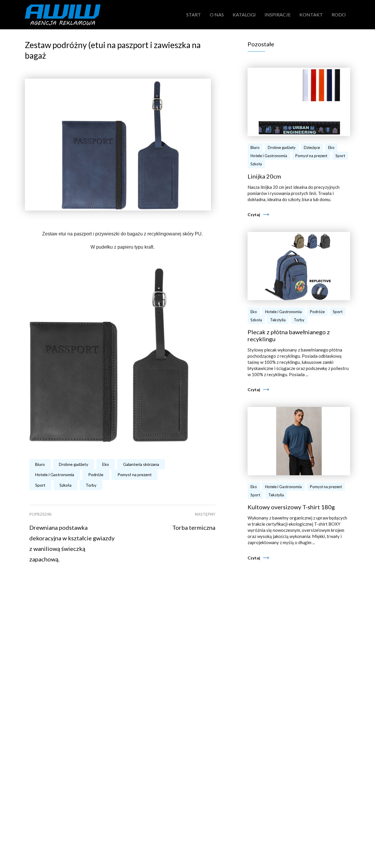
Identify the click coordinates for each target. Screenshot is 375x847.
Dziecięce (312, 147)
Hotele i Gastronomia (54, 474)
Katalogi (244, 14)
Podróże (95, 474)
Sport (40, 485)
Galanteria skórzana (141, 464)
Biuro (40, 464)
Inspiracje (278, 14)
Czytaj (254, 214)
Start (193, 14)
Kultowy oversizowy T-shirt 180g (291, 506)
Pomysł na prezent (134, 474)
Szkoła (65, 485)
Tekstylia (278, 320)
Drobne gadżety (73, 464)
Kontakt (311, 14)
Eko (105, 464)
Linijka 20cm (264, 176)
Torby (91, 485)
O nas (217, 14)
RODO (339, 14)
